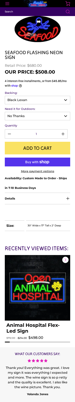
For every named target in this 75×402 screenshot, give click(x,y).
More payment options (37, 171)
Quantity (11, 125)
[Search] (65, 11)
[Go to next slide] (65, 259)
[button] (12, 341)
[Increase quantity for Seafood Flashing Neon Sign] (63, 134)
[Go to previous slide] (56, 259)
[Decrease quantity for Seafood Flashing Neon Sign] (9, 134)
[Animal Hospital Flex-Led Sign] (37, 288)
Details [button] (10, 198)
